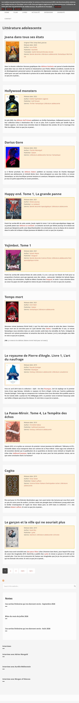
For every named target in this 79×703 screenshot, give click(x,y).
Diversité (61, 12)
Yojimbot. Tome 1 (18, 245)
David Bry (33, 530)
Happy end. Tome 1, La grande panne (33, 194)
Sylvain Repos (34, 253)
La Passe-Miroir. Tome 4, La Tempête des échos (36, 415)
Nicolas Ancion (48, 52)
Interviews (48, 12)
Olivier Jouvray (35, 202)
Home (7, 12)
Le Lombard (35, 204)
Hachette (34, 50)
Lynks (33, 532)
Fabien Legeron (43, 99)
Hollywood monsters (21, 91)
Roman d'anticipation (47, 483)
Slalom (33, 153)
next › (23, 571)
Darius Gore (14, 142)
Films (15, 12)
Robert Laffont (36, 481)
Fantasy (32, 372)
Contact (8, 19)
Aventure (33, 535)
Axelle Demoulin (37, 52)
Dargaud (34, 256)
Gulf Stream (35, 101)
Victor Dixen (34, 479)
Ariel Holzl (33, 305)
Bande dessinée (35, 54)
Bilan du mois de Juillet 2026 (16, 616)
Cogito (10, 470)
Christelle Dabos (35, 425)
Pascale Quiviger (35, 367)
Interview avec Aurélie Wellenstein (16, 666)
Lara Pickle (33, 47)
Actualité (36, 12)
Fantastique (62, 54)
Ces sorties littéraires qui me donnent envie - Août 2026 (27, 628)
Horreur (49, 155)
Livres (24, 12)
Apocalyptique (46, 206)
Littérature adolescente (49, 54)
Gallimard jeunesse (38, 427)
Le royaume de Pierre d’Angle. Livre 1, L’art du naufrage (37, 357)
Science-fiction (46, 258)
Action (36, 260)
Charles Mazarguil (36, 150)
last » (31, 571)
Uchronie (56, 535)
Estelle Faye (34, 99)
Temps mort (14, 297)
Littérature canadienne (60, 372)
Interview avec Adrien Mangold (15, 654)
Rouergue (34, 370)
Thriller (32, 103)
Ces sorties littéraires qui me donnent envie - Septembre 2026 (30, 604)
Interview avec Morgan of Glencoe (16, 679)
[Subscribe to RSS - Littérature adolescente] (39, 580)
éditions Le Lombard (26, 226)
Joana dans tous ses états (24, 37)
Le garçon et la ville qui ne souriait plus (35, 522)
